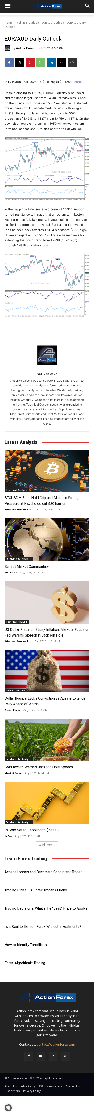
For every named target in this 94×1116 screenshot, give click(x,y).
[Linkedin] (51, 62)
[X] (19, 62)
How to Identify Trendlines (26, 945)
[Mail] (41, 1056)
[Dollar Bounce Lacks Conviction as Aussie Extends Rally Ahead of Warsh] (47, 671)
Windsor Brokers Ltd (18, 509)
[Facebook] (9, 62)
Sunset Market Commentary (27, 566)
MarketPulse (13, 773)
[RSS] (53, 1056)
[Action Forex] (46, 6)
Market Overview (15, 690)
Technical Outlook (27, 23)
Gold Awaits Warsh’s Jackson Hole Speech (39, 767)
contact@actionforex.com (56, 1044)
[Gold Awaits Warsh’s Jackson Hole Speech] (47, 740)
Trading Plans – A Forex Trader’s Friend (36, 890)
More (77, 82)
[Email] (61, 62)
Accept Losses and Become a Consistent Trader (43, 872)
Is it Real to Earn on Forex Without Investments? (43, 926)
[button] (8, 1108)
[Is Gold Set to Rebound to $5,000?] (47, 803)
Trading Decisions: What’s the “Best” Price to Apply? (46, 908)
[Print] (72, 62)
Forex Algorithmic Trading (25, 963)
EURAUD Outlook (53, 23)
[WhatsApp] (40, 62)
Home (9, 23)
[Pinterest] (30, 62)
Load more (45, 845)
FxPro (8, 836)
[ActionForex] (8, 48)
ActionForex (25, 48)
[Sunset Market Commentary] (47, 539)
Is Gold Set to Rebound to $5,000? (32, 830)
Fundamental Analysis (19, 558)
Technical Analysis (17, 490)
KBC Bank (11, 572)
